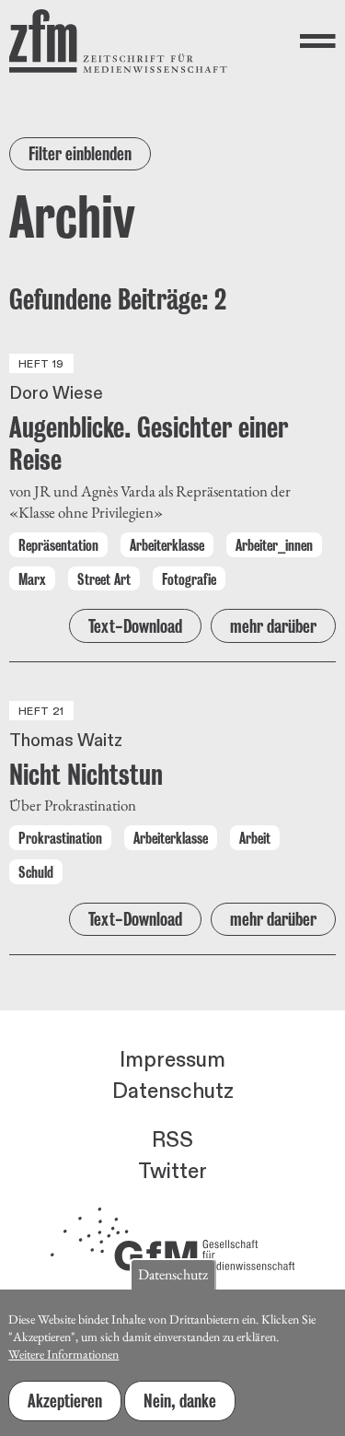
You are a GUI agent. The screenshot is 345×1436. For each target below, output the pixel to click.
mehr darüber (273, 626)
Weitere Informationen (63, 1354)
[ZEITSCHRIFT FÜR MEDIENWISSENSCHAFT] (118, 41)
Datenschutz (173, 1091)
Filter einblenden (80, 154)
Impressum (172, 1060)
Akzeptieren (65, 1401)
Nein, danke (180, 1401)
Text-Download (135, 626)
